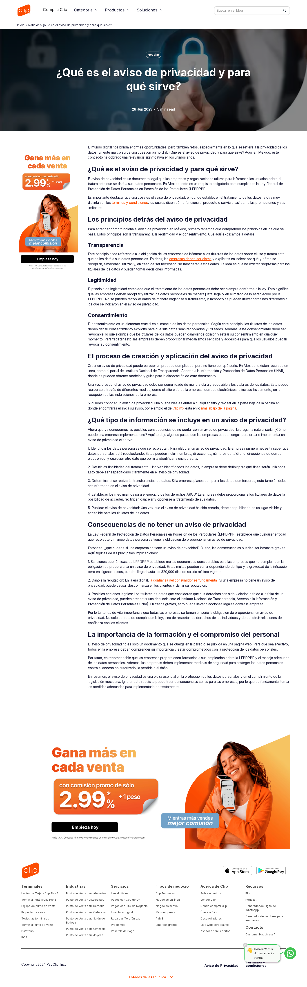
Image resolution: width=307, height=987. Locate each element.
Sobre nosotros (210, 893)
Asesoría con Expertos (215, 931)
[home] (24, 10)
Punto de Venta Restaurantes (85, 899)
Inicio (20, 25)
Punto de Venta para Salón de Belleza (85, 920)
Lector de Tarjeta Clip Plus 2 (39, 893)
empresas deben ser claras (190, 259)
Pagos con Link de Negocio (129, 906)
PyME (159, 918)
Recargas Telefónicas (125, 918)
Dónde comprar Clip (213, 906)
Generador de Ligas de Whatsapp (260, 908)
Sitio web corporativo (214, 924)
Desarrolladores (211, 918)
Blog (248, 893)
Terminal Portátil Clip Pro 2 (38, 899)
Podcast (250, 899)
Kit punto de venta (33, 912)
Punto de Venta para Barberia (85, 906)
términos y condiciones (129, 202)
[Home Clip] (30, 870)
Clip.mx (178, 408)
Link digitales (120, 893)
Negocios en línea (168, 899)
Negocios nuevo (167, 906)
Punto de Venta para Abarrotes (86, 893)
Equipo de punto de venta (38, 906)
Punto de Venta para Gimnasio (86, 928)
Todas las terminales (35, 918)
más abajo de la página (218, 408)
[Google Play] (271, 870)
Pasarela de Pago (122, 931)
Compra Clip (55, 9)
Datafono (27, 931)
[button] (86, 10)
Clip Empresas (165, 893)
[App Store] (237, 870)
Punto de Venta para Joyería (84, 935)
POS (24, 937)
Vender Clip (208, 899)
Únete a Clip (208, 912)
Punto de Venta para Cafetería (86, 912)
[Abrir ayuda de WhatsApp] (290, 953)
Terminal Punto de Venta (37, 924)
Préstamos (118, 924)
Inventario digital (122, 912)
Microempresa (165, 912)
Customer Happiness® (260, 934)
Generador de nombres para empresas (264, 918)
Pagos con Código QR (125, 899)
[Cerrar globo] (245, 945)
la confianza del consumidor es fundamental (184, 580)
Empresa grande (167, 924)
